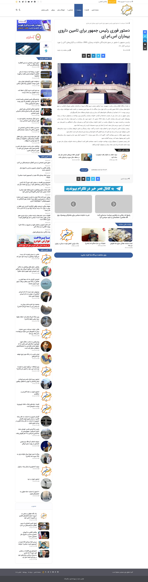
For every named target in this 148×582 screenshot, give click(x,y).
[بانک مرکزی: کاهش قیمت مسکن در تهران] (67, 235)
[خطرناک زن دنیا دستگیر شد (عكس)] (94, 234)
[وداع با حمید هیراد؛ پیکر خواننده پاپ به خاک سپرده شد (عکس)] (46, 458)
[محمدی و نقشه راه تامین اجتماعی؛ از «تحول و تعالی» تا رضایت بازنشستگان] (46, 130)
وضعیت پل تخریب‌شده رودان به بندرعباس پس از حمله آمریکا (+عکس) (28, 305)
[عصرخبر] (127, 10)
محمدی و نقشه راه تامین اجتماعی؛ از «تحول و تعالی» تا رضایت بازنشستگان (28, 129)
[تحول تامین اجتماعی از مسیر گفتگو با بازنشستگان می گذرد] (46, 65)
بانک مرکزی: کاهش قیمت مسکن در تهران (67, 243)
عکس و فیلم (45, 10)
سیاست (79, 10)
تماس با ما (18, 572)
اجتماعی (70, 10)
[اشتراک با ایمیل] (89, 56)
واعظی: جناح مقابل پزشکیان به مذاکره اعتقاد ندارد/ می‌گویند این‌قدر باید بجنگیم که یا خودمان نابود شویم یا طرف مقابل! (27, 269)
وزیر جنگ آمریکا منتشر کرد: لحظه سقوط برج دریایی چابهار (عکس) (27, 318)
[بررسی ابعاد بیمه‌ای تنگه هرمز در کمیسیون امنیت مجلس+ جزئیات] (43, 545)
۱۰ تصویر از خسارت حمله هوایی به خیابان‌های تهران (29, 493)
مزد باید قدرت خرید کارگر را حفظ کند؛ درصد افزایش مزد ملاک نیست (28, 91)
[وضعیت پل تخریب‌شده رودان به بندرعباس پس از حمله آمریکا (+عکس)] (46, 309)
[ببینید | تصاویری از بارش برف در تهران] (46, 471)
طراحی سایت (80, 579)
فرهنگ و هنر (60, 10)
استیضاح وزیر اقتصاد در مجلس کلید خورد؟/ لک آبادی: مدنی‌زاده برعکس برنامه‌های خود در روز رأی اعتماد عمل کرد (27, 554)
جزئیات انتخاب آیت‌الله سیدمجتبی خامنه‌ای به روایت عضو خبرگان (29, 443)
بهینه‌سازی (73, 579)
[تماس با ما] (16, 2)
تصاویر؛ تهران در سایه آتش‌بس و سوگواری (30, 393)
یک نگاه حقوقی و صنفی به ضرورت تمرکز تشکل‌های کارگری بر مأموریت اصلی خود (28, 516)
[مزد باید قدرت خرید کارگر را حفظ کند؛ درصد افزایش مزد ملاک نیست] (46, 93)
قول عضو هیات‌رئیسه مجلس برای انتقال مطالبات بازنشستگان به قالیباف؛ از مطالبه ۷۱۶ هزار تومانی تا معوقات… (27, 138)
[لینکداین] (94, 56)
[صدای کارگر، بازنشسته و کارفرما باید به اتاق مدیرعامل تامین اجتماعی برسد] (46, 121)
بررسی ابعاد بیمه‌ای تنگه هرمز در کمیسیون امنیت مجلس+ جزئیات (27, 543)
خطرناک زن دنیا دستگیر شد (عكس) (95, 243)
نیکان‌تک (66, 579)
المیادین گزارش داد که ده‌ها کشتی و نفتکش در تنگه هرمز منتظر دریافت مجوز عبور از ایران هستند (28, 281)
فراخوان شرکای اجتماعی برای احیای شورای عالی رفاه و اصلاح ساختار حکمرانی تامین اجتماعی (27, 111)
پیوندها (25, 572)
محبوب (33, 506)
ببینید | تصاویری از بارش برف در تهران (28, 467)
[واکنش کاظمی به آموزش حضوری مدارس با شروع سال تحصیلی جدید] (43, 535)
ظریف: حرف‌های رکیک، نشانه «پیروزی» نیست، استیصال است (28, 405)
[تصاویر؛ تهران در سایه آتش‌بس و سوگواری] (46, 396)
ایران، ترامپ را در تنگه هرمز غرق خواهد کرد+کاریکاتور (28, 355)
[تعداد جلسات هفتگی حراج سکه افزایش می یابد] (120, 234)
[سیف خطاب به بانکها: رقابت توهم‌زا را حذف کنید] (124, 157)
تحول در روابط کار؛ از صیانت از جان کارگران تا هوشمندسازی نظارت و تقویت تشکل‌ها (28, 74)
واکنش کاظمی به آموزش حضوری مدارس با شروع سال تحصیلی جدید (88, 2)
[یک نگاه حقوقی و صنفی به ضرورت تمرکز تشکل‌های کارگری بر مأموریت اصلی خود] (43, 516)
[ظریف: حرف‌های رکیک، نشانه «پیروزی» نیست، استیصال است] (46, 408)
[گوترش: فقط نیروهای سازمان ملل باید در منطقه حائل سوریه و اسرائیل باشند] (86, 157)
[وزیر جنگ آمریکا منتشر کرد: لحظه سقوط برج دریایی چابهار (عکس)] (46, 321)
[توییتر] (98, 56)
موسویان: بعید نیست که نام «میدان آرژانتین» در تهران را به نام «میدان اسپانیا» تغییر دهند (29, 294)
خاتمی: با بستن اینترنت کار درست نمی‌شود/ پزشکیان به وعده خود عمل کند (28, 255)
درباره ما (30, 572)
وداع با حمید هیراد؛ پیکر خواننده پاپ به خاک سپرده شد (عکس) (28, 455)
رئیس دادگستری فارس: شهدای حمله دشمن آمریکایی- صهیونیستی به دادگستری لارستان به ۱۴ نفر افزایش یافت (27, 431)
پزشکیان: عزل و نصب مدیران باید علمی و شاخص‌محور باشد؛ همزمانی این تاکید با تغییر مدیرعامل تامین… (27, 148)
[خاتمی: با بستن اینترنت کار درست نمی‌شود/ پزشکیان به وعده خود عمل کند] (46, 259)
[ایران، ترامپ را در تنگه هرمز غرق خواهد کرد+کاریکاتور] (46, 358)
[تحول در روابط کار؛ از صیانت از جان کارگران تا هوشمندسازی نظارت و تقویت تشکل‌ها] (46, 74)
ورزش (53, 10)
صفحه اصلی (95, 10)
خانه (127, 23)
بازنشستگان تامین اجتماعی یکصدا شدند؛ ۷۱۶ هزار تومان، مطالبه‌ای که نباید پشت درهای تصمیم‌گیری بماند (27, 101)
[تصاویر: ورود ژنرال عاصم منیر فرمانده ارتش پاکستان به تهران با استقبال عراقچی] (46, 383)
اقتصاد (87, 10)
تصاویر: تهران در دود (33, 479)
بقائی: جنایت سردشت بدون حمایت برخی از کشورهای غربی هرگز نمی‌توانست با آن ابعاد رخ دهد (27, 331)
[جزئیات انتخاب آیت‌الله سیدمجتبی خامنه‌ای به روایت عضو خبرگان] (46, 446)
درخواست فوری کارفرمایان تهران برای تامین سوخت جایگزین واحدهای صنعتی (28, 82)
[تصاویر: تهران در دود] (46, 483)
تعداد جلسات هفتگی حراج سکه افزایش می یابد (121, 244)
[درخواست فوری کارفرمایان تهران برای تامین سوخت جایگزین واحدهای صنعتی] (46, 84)
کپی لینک (84, 170)
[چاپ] (84, 56)
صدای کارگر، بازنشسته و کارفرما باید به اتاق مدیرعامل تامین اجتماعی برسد (28, 120)
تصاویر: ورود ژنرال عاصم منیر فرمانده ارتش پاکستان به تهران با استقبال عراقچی (27, 380)
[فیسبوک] (103, 56)
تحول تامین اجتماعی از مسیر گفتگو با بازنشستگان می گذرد (28, 64)
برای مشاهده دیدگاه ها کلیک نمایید (93, 255)
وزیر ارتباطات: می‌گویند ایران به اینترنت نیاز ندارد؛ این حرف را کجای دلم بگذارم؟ (28, 368)
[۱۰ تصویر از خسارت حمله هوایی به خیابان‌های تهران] (46, 496)
